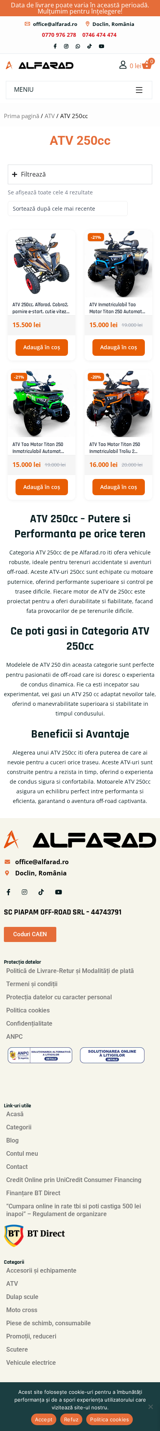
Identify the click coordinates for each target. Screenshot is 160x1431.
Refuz (71, 1419)
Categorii (18, 1127)
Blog (12, 1140)
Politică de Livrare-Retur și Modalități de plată (70, 971)
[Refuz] (150, 1406)
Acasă (15, 1114)
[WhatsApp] (78, 46)
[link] (123, 65)
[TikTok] (89, 46)
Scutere (17, 1349)
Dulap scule (22, 1297)
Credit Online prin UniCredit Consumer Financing (73, 1180)
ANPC (14, 1036)
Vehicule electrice (31, 1362)
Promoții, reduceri (31, 1336)
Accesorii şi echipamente (41, 1270)
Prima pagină (21, 116)
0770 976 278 (59, 34)
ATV (50, 116)
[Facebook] (55, 46)
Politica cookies (28, 1010)
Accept (44, 1419)
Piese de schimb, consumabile (48, 1323)
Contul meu (22, 1153)
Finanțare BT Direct (33, 1193)
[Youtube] (101, 46)
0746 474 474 (99, 34)
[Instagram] (66, 46)
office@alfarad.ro (55, 24)
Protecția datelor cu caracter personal (59, 997)
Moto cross (21, 1310)
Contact (17, 1166)
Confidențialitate (29, 1023)
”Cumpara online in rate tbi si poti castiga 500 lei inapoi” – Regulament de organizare (73, 1210)
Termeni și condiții (31, 984)
